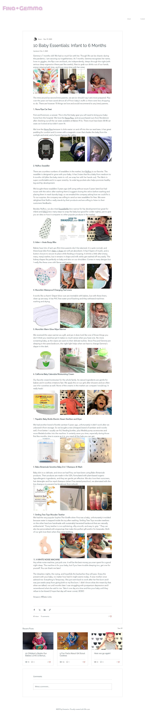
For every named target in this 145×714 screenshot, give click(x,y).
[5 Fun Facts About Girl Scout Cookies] (72, 641)
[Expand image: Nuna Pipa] (55, 139)
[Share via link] (50, 610)
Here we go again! (102, 653)
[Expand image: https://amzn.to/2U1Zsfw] (45, 276)
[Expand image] (45, 81)
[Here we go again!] (107, 641)
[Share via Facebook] (34, 610)
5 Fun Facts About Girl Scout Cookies (72, 654)
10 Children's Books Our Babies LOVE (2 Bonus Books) (36, 654)
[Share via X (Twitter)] (39, 610)
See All (120, 628)
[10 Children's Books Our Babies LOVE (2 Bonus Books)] (38, 641)
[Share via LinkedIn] (45, 610)
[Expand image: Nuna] (72, 149)
